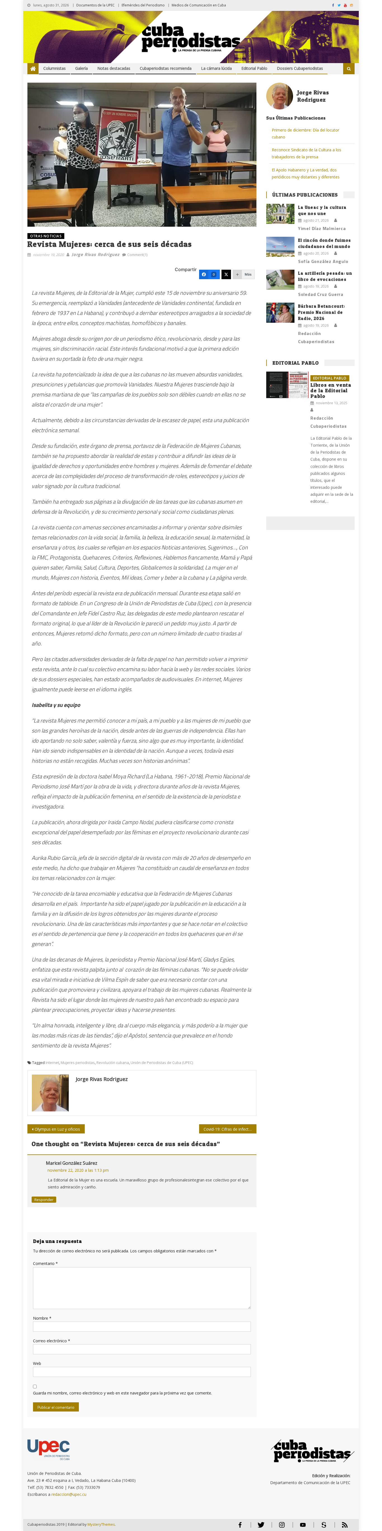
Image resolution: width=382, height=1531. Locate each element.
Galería (81, 68)
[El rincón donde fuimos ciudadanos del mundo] (280, 247)
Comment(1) (137, 254)
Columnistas (54, 68)
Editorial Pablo (254, 68)
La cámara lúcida (216, 68)
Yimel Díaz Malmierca (322, 228)
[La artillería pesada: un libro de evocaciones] (280, 280)
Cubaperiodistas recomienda (166, 68)
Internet (52, 1062)
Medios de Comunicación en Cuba (199, 5)
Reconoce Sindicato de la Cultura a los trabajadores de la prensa (306, 153)
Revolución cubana (112, 1062)
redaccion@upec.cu (68, 1494)
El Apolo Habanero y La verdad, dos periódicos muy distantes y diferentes (305, 173)
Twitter (259, 1527)
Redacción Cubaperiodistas (316, 337)
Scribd (322, 1527)
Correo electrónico (51, 1340)
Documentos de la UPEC (95, 5)
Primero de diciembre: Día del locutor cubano (305, 133)
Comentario (45, 1263)
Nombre (42, 1318)
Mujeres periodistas (78, 1062)
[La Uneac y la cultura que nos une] (280, 214)
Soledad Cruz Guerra (320, 294)
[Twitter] (226, 274)
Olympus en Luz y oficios (57, 1129)
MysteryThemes (101, 1524)
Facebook (240, 1527)
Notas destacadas (113, 68)
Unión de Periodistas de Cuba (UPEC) (162, 1062)
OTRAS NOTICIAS (46, 236)
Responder (43, 1199)
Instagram (282, 1527)
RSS (341, 1527)
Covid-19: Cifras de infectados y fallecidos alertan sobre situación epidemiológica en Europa (230, 1129)
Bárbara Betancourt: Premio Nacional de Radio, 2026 (321, 312)
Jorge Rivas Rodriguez (95, 254)
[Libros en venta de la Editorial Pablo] (287, 385)
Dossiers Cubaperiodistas (300, 68)
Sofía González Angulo (323, 261)
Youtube (303, 1527)
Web (37, 1363)
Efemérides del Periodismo (143, 5)
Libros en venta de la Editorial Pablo (331, 390)
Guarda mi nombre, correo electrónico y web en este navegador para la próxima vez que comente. (122, 1393)
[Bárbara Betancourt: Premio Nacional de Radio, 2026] (280, 313)
